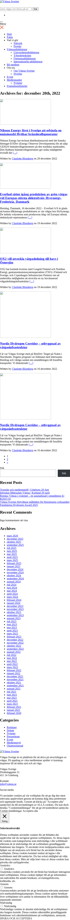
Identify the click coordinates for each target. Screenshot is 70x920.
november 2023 (15, 609)
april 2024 (12, 593)
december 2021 (15, 676)
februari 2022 (14, 670)
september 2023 (15, 615)
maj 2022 (12, 661)
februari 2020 (14, 713)
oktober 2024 (14, 575)
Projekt (17, 46)
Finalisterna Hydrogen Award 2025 (19, 505)
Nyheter (18, 83)
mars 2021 (12, 703)
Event (10, 76)
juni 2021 (12, 694)
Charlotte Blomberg (22, 158)
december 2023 (15, 606)
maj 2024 (12, 590)
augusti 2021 (14, 688)
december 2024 (15, 569)
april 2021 (12, 700)
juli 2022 (11, 655)
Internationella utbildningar (28, 61)
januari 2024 (13, 603)
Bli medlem (13, 64)
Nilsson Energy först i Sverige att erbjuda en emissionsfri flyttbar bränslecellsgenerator (31, 132)
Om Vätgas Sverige (24, 70)
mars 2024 (12, 596)
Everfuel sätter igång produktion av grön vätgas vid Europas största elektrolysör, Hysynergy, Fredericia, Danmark (33, 197)
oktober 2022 (14, 645)
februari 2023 (14, 636)
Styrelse (18, 73)
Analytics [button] (5, 865)
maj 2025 (12, 554)
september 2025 (15, 544)
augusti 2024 (14, 581)
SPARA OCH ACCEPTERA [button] (16, 918)
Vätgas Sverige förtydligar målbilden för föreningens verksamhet (34, 502)
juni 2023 (12, 624)
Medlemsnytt (14, 742)
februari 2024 (14, 600)
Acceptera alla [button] (30, 810)
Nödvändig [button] (6, 902)
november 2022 (15, 642)
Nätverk (18, 43)
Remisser (12, 727)
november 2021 (15, 679)
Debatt (10, 730)
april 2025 (12, 557)
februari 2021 (14, 706)
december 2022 (15, 639)
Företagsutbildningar (25, 58)
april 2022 (12, 664)
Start (9, 34)
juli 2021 (11, 691)
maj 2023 (12, 627)
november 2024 (15, 572)
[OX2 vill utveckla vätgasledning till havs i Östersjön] (25, 252)
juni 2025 (12, 551)
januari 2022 (13, 673)
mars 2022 (12, 667)
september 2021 (15, 685)
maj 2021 (12, 697)
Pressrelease (13, 736)
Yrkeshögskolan (22, 55)
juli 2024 (11, 584)
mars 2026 (12, 535)
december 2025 (15, 538)
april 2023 (12, 630)
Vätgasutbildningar (17, 49)
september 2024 (15, 578)
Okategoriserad (15, 745)
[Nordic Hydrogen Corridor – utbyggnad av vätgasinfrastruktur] (25, 336)
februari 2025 (14, 563)
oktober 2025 (14, 541)
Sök (35, 9)
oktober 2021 (14, 682)
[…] (15, 152)
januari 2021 (13, 710)
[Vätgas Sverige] (9, 1)
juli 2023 (11, 621)
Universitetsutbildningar (26, 52)
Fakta (10, 37)
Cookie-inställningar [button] (11, 810)
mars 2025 (12, 560)
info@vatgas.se (8, 784)
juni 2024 (12, 587)
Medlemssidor (14, 79)
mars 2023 (12, 633)
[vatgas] (9, 751)
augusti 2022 (14, 651)
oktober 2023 (14, 612)
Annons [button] (4, 884)
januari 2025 (13, 566)
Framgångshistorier (17, 86)
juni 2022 (12, 658)
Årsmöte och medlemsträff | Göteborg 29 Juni (24, 489)
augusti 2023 (14, 618)
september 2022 (15, 648)
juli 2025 (11, 548)
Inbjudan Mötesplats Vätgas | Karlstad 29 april (25, 492)
